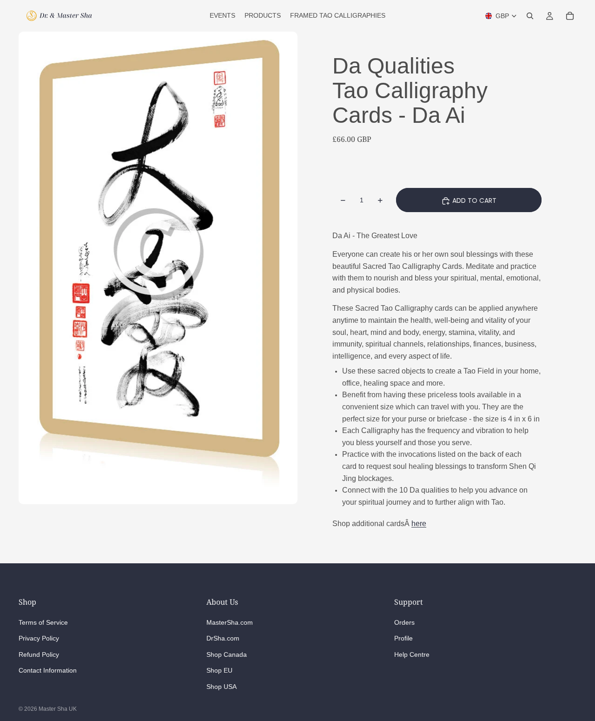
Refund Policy (39, 654)
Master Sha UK (58, 709)
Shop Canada (226, 654)
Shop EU (219, 670)
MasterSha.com (229, 622)
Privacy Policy (39, 638)
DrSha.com (222, 638)
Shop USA (221, 686)
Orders (404, 622)
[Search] (530, 16)
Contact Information (48, 670)
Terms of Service (43, 622)
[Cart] (570, 16)
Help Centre (412, 654)
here (418, 523)
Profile (403, 638)
